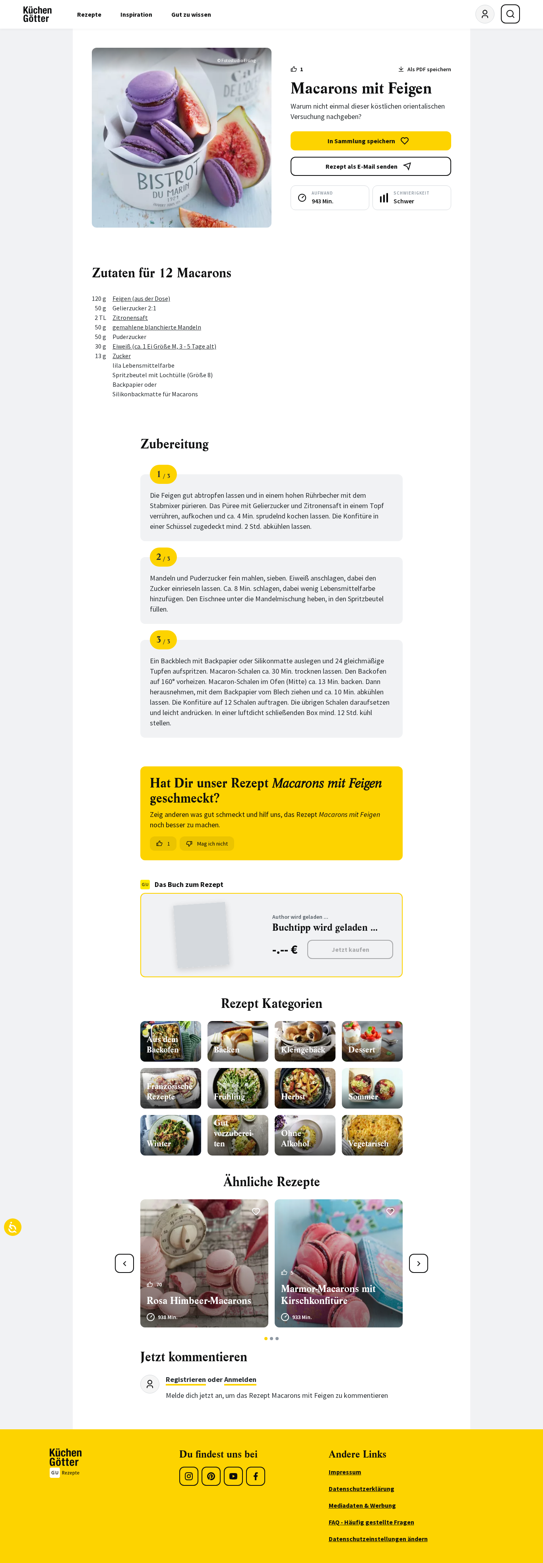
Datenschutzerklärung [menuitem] (361, 1489)
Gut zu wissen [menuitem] (191, 14)
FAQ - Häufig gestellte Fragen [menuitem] (371, 1522)
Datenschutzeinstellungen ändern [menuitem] (378, 1539)
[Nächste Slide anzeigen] (418, 1263)
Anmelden (240, 1379)
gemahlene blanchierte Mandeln (156, 327)
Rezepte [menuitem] (89, 14)
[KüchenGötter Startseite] (37, 14)
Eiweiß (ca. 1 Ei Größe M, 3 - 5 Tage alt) (164, 346)
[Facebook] (255, 1476)
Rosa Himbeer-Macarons (199, 1300)
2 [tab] (271, 1338)
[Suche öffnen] (510, 13)
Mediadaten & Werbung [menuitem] (362, 1505)
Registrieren (186, 1379)
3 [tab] (277, 1338)
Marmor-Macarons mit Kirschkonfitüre (328, 1294)
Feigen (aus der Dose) (141, 298)
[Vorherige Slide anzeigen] (124, 1263)
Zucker (121, 356)
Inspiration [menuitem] (136, 14)
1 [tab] (266, 1338)
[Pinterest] (211, 1476)
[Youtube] (233, 1476)
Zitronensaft (130, 318)
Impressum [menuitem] (345, 1472)
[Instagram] (188, 1476)
